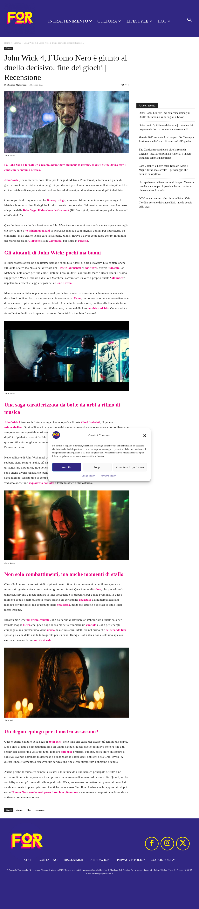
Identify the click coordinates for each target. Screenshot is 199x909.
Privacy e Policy (108, 475)
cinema (19, 810)
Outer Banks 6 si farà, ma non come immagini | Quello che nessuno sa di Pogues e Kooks (165, 115)
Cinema (17, 43)
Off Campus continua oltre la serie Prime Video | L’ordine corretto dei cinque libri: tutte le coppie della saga (166, 202)
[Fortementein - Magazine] (19, 18)
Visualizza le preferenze (130, 467)
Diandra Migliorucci (16, 85)
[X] (183, 843)
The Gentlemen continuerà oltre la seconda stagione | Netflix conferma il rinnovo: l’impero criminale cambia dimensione (165, 153)
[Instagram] (167, 843)
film (29, 810)
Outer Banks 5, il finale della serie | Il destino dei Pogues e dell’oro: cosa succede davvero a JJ (166, 127)
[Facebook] (152, 843)
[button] (145, 436)
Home (7, 43)
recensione (40, 810)
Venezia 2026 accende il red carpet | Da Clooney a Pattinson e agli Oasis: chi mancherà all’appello (166, 139)
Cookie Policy (88, 475)
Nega (97, 467)
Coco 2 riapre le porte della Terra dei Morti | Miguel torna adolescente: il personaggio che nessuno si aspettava (163, 170)
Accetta (66, 467)
